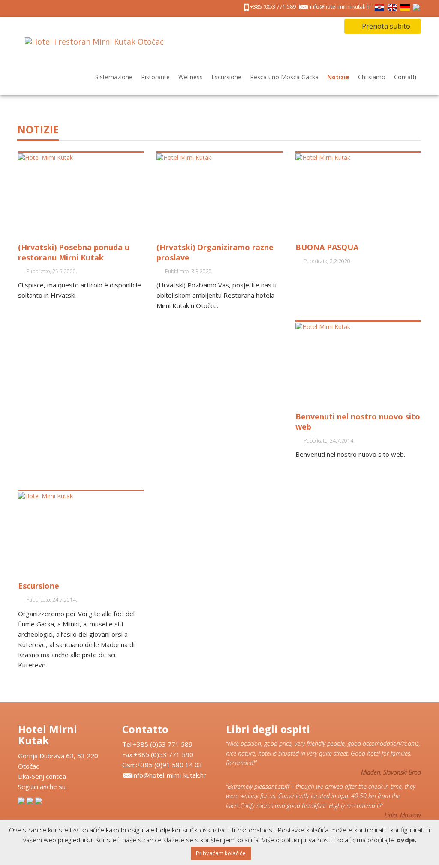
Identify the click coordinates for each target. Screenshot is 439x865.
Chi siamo (371, 77)
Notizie (338, 77)
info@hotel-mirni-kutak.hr (341, 6)
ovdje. (406, 839)
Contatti (405, 77)
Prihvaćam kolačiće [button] (221, 853)
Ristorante (155, 77)
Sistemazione (113, 77)
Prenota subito (385, 26)
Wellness (190, 77)
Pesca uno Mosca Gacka (284, 77)
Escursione (226, 77)
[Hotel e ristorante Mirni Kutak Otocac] (94, 49)
